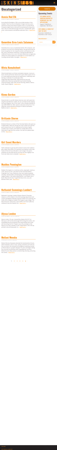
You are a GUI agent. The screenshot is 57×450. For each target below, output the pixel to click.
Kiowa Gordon (8, 94)
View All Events (42, 38)
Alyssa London (8, 213)
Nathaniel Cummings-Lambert (16, 190)
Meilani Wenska (9, 237)
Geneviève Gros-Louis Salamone (17, 42)
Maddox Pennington (11, 164)
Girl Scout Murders (11, 142)
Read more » (23, 57)
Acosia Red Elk (8, 17)
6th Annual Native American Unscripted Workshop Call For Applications (46, 19)
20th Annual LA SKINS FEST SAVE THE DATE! (46, 30)
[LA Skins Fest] (27, 3)
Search (54, 42)
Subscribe (3, 446)
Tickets (47, 8)
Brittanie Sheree (9, 118)
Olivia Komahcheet (10, 67)
